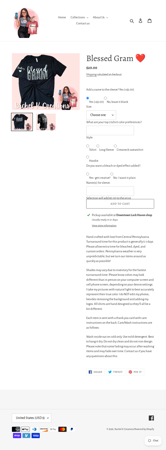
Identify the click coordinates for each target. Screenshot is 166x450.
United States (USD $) (30, 418)
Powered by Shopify (144, 429)
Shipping (91, 74)
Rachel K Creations (124, 429)
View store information (104, 225)
